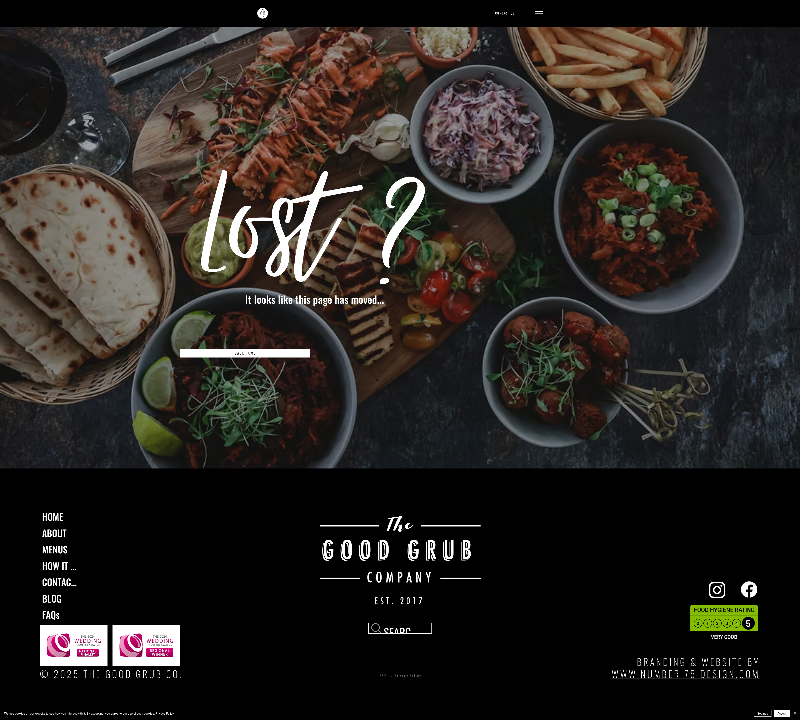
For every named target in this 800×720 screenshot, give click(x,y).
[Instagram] (717, 589)
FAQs (51, 615)
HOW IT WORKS (61, 566)
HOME (52, 516)
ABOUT (54, 533)
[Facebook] (749, 589)
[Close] (795, 713)
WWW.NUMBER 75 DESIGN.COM (686, 674)
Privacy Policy (165, 713)
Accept (782, 713)
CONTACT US (61, 582)
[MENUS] (74, 549)
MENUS (55, 549)
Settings (762, 713)
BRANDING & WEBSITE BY (698, 662)
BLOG (52, 598)
